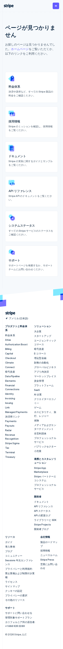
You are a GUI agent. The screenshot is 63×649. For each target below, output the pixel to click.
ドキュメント (41, 501)
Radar (8, 430)
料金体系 (10, 335)
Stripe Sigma (12, 443)
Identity (9, 393)
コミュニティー (13, 555)
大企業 (38, 331)
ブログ (9, 551)
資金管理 (39, 380)
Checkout (10, 358)
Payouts (9, 425)
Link (7, 407)
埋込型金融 (40, 358)
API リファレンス (43, 506)
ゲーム (38, 407)
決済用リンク (12, 416)
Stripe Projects (42, 524)
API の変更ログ (42, 515)
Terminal (10, 452)
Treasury (10, 456)
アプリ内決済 (41, 371)
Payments (11, 421)
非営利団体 (40, 433)
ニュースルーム (49, 555)
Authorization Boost (16, 344)
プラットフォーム (44, 385)
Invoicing (10, 398)
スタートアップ (42, 336)
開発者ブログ (41, 529)
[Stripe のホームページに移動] (9, 313)
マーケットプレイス (45, 376)
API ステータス (42, 510)
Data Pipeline (12, 376)
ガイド (9, 542)
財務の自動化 (41, 362)
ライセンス (11, 581)
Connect (10, 367)
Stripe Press (47, 559)
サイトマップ (12, 586)
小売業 (38, 451)
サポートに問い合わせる (18, 613)
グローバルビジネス (45, 367)
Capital (9, 353)
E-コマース (40, 353)
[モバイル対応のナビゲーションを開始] (56, 6)
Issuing (9, 402)
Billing (8, 349)
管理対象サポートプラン (18, 617)
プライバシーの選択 (16, 595)
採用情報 (45, 550)
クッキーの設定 (13, 590)
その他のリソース (15, 600)
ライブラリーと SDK (45, 520)
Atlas (8, 339)
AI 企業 (38, 394)
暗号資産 (10, 371)
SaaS (37, 389)
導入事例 (10, 546)
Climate (9, 362)
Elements (10, 380)
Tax (7, 447)
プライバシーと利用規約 (18, 568)
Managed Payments (16, 412)
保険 (36, 420)
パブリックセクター (45, 446)
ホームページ (20, 49)
